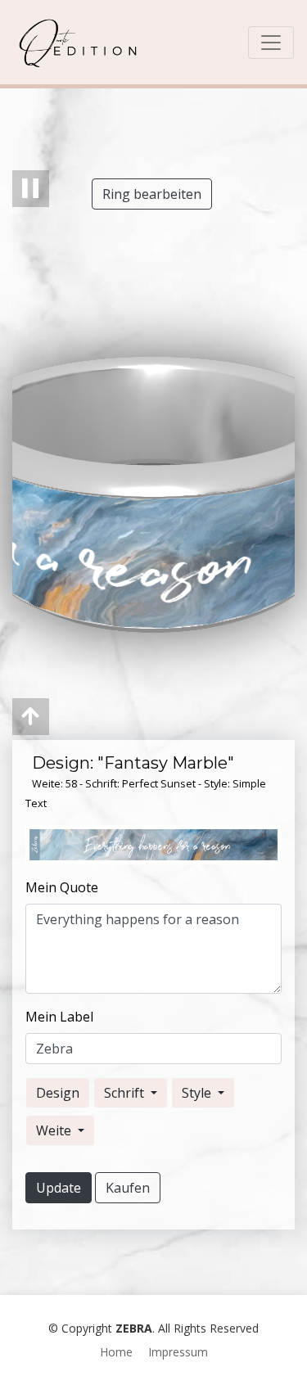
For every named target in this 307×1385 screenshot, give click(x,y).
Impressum (178, 1352)
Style (198, 1093)
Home (116, 1352)
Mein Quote (61, 887)
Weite (55, 1130)
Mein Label (59, 1017)
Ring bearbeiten (151, 194)
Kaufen (128, 1188)
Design (57, 1093)
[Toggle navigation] (271, 42)
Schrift (125, 1093)
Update (58, 1188)
